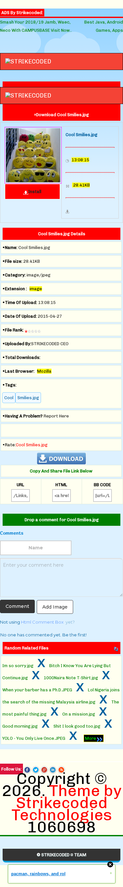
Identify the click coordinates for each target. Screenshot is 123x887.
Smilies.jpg (28, 397)
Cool (8, 397)
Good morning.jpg (20, 726)
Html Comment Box (42, 622)
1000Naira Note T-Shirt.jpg (71, 677)
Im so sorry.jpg (17, 665)
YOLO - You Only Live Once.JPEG (33, 738)
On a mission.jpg (78, 714)
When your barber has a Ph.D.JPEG (37, 689)
